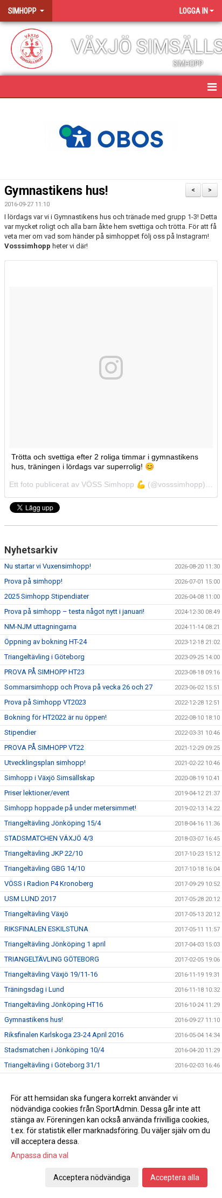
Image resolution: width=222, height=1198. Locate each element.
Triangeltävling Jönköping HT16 (53, 1004)
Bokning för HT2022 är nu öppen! (55, 717)
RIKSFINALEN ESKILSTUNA (46, 929)
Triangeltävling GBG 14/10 (44, 868)
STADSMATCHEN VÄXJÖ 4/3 (48, 838)
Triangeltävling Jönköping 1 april (55, 944)
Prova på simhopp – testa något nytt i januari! (74, 611)
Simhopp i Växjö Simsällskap (49, 778)
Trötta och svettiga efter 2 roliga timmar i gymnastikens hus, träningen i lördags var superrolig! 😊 (104, 461)
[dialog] (111, 1137)
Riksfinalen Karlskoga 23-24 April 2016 (63, 1035)
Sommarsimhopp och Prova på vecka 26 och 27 (78, 687)
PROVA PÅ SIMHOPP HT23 (44, 672)
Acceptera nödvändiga (91, 1177)
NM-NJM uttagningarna (40, 626)
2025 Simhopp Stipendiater (46, 596)
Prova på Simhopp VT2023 (45, 702)
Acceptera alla (174, 1177)
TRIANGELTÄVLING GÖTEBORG (51, 959)
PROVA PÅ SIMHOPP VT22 (44, 747)
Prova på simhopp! (33, 581)
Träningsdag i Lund (34, 989)
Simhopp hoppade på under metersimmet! (70, 808)
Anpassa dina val (39, 1155)
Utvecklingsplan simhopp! (45, 763)
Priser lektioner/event (37, 793)
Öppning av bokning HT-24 (45, 642)
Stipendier (20, 732)
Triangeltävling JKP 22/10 (43, 853)
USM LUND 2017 (30, 899)
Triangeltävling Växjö (36, 914)
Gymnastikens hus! (56, 191)
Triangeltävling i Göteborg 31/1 (52, 1065)
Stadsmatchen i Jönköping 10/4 (54, 1050)
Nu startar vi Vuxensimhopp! (47, 566)
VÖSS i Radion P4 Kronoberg (48, 883)
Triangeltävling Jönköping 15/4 (52, 823)
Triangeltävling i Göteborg (44, 657)
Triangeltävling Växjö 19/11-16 (51, 974)
